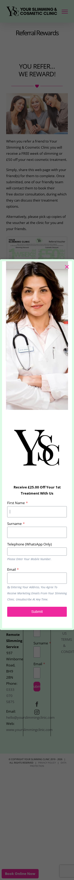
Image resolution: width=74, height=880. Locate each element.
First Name (17, 502)
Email (13, 569)
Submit (37, 612)
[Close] (67, 266)
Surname (16, 523)
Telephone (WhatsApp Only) (29, 544)
